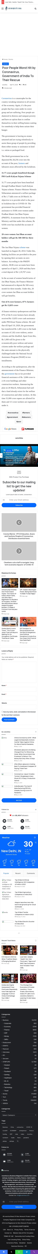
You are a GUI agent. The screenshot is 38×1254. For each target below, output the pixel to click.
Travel (6, 1090)
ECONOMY (13, 1130)
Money (6, 1036)
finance (31, 1130)
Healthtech (8, 1078)
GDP (5, 1033)
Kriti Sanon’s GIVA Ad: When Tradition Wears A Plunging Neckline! (9, 959)
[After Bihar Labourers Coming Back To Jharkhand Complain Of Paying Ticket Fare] (7, 767)
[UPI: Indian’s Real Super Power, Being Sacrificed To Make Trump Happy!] (28, 583)
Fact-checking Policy (14, 1239)
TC (18, 1141)
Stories (11, 59)
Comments (31, 873)
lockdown (5, 1137)
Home (5, 59)
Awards (29, 1243)
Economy (7, 1026)
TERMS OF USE (8, 1236)
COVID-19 (29, 1127)
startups (11, 1141)
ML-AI (6, 1081)
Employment (7, 1042)
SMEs (6, 1039)
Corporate (7, 1023)
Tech (4, 1097)
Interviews (6, 1052)
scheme (22, 247)
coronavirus (13, 413)
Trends (5, 1100)
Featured (6, 1049)
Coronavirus (7, 98)
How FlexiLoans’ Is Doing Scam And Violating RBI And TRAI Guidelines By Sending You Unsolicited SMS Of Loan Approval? (17, 461)
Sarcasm (6, 1058)
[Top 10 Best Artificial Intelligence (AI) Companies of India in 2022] (7, 884)
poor (19, 422)
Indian (22, 1134)
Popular (6, 873)
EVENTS (5, 1046)
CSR (4, 1229)
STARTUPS (6, 1062)
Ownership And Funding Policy (24, 1236)
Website (4, 703)
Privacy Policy (18, 1229)
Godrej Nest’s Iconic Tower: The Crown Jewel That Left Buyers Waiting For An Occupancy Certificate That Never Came (10, 633)
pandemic (26, 1137)
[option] (19, 455)
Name (4, 685)
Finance (6, 1030)
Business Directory (17, 1246)
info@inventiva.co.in (23, 1195)
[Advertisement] (19, 35)
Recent (17, 873)
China (12, 1127)
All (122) (19, 800)
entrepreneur (23, 1130)
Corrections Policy (12, 1243)
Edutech (7, 1065)
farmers (21, 163)
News (19, 1137)
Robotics (7, 1084)
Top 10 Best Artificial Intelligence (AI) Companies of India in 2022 (24, 882)
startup (5, 1141)
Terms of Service (29, 1229)
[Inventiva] (13, 8)
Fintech (6, 1068)
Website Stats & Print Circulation (23, 1233)
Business (6, 1020)
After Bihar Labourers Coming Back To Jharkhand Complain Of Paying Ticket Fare (25, 766)
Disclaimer (22, 1243)
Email (4, 694)
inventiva (29, 1134)
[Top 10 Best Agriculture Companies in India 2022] (7, 895)
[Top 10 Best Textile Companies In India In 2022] (7, 915)
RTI (4, 1055)
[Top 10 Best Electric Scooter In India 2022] (7, 924)
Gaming (6, 1074)
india (16, 1134)
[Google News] (10, 429)
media (12, 1137)
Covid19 (5, 1130)
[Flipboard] (28, 429)
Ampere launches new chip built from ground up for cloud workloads (25, 904)
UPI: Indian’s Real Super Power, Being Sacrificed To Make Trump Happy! (28, 592)
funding (5, 1134)
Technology (8, 1087)
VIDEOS (5, 1103)
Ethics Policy (26, 1239)
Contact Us (8, 1233)
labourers (27, 417)
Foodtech (7, 1071)
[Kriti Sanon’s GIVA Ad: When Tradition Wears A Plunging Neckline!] (10, 950)
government (9, 374)
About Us (10, 1229)
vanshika (4, 84)
